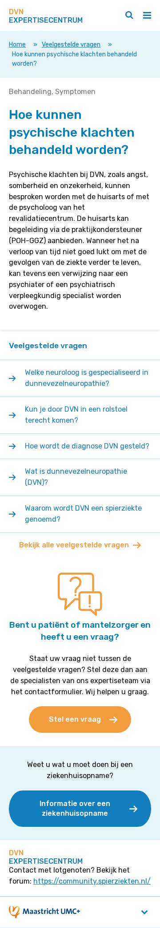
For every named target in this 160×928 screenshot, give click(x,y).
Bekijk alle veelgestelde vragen (74, 545)
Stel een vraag (75, 719)
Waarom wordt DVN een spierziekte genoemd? (83, 513)
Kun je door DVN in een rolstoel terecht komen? (76, 415)
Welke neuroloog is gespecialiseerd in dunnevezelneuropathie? (86, 378)
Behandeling (30, 91)
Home (17, 44)
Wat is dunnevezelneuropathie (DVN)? (76, 477)
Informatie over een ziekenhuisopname (75, 808)
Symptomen (75, 91)
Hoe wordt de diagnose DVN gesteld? (87, 446)
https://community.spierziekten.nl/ (92, 881)
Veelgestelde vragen (71, 44)
